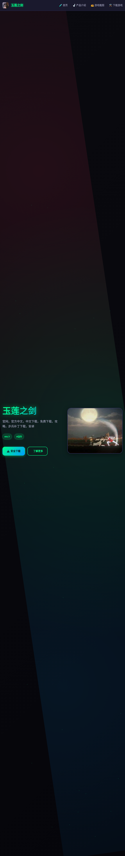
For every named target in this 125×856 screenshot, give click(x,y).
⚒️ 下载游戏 (116, 5)
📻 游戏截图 (97, 5)
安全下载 (15, 451)
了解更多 (38, 451)
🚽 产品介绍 (79, 5)
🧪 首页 (63, 5)
